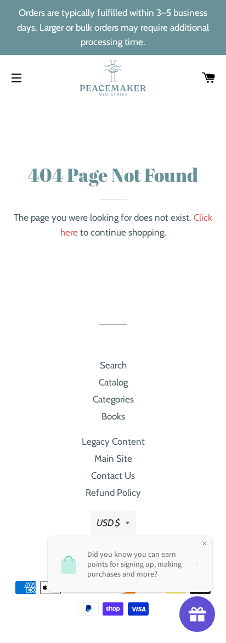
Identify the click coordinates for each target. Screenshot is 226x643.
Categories (113, 399)
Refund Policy (113, 492)
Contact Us (113, 475)
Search (113, 365)
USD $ (108, 522)
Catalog (113, 382)
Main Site (113, 458)
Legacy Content (113, 441)
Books (113, 416)
